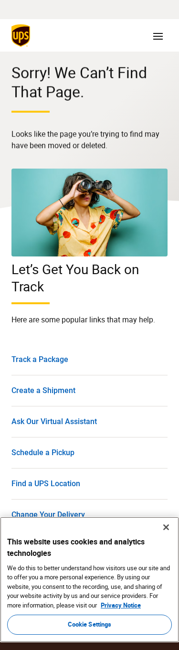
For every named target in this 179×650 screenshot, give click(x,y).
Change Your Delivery (48, 514)
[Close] (166, 527)
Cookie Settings (90, 624)
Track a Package (39, 359)
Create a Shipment (43, 390)
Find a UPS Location (45, 483)
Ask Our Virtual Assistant (54, 421)
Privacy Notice (121, 605)
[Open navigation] (158, 35)
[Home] (22, 35)
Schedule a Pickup (42, 452)
